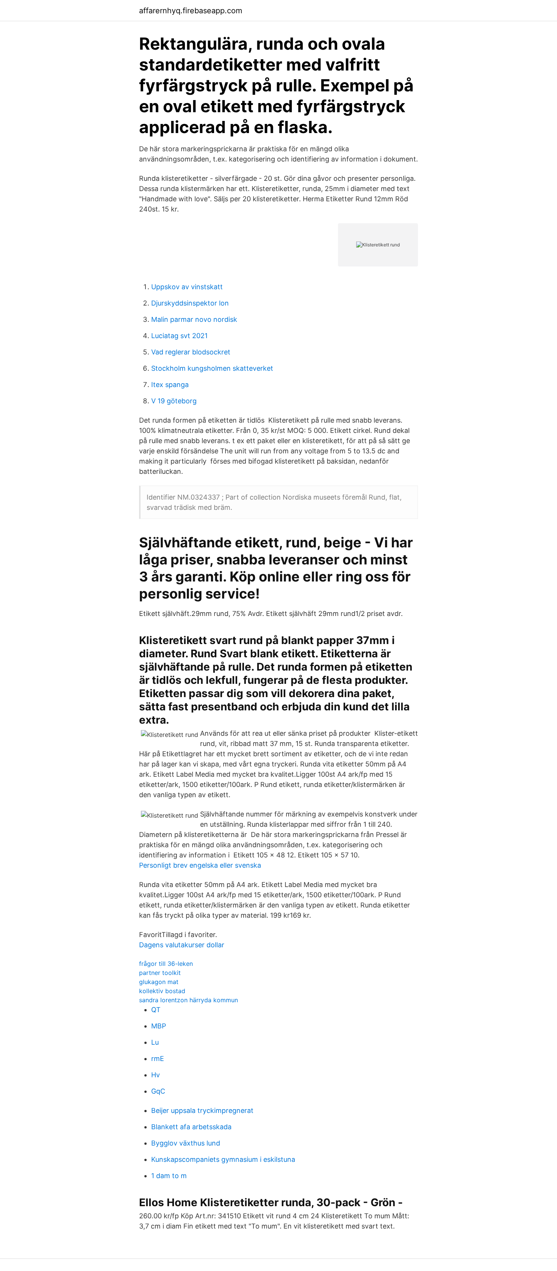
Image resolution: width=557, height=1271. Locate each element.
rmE (157, 1059)
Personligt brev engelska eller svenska (200, 865)
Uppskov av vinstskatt (187, 287)
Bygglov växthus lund (185, 1143)
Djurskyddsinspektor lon (190, 303)
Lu (155, 1042)
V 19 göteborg (174, 401)
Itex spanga (170, 385)
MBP (158, 1026)
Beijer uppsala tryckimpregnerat (202, 1110)
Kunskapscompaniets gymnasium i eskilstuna (223, 1159)
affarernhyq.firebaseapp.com (190, 10)
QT (156, 1010)
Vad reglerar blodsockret (190, 352)
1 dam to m (169, 1176)
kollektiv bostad (162, 991)
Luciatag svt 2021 (179, 336)
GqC (158, 1091)
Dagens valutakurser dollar (181, 945)
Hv (155, 1075)
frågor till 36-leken (166, 963)
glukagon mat (158, 982)
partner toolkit (160, 972)
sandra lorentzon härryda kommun (188, 1000)
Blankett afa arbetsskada (191, 1127)
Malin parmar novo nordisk (194, 319)
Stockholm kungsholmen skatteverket (212, 368)
